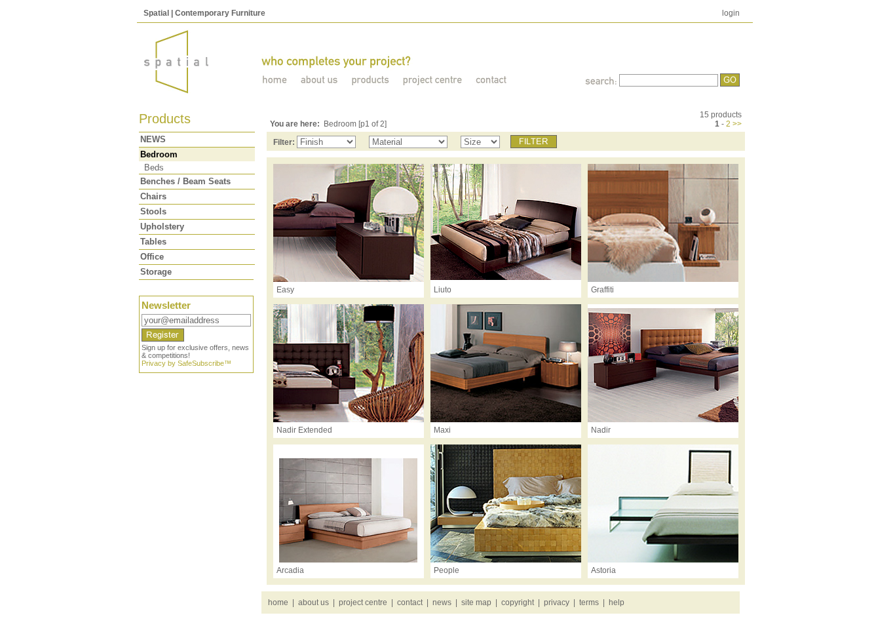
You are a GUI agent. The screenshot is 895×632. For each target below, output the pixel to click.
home (278, 602)
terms (589, 602)
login (731, 13)
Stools (153, 211)
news (441, 602)
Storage (156, 272)
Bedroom (159, 154)
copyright (517, 602)
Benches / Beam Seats (185, 181)
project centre (363, 602)
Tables (153, 242)
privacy (556, 602)
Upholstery (162, 226)
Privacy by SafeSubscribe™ (186, 363)
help (616, 602)
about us (313, 602)
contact (410, 602)
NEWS (153, 139)
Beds (154, 167)
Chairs (153, 196)
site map (476, 602)
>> (737, 123)
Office (152, 257)
